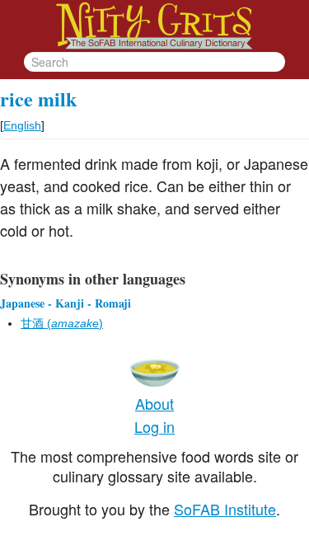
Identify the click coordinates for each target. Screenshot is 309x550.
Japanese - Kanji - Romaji (65, 303)
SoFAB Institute (225, 508)
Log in (154, 426)
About (154, 403)
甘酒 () (62, 323)
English (22, 125)
